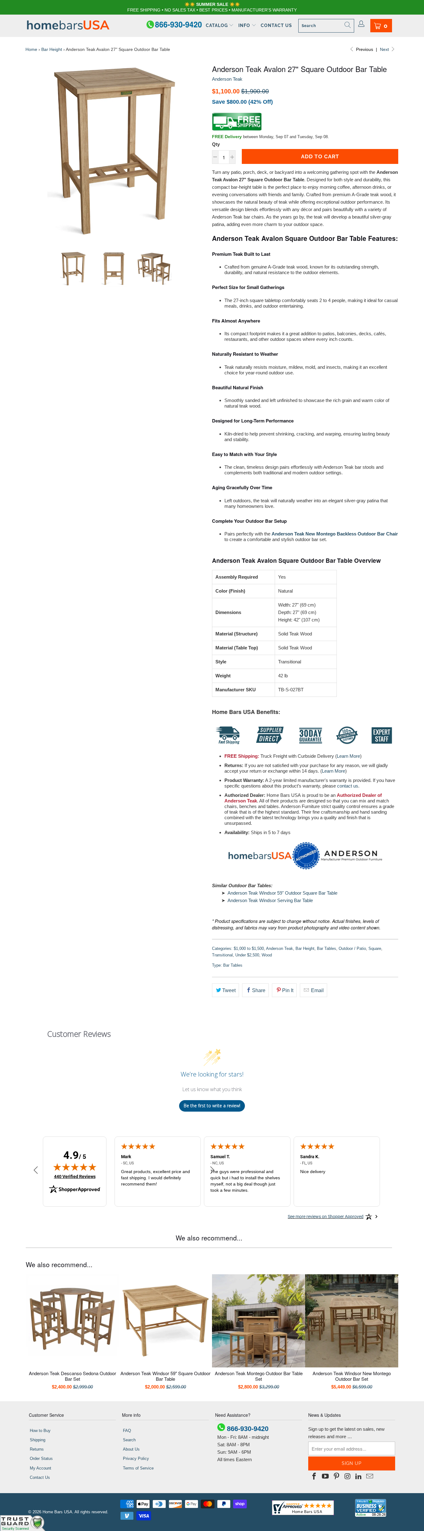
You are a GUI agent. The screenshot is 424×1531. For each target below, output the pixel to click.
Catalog (217, 25)
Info (244, 25)
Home (31, 49)
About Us (131, 1449)
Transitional (222, 955)
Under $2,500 (247, 955)
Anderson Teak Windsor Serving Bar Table (270, 900)
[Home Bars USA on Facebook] (314, 1477)
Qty (216, 144)
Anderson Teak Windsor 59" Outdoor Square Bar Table (282, 893)
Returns (37, 1449)
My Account (40, 1468)
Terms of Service (138, 1468)
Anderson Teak (227, 79)
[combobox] (326, 26)
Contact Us (276, 25)
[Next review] (212, 1170)
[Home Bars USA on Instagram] (347, 1477)
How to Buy (40, 1430)
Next (385, 49)
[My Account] (361, 24)
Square (374, 948)
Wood (267, 955)
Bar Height (51, 49)
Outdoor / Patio (352, 948)
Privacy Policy (136, 1458)
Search (129, 1440)
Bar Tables (326, 948)
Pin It (287, 990)
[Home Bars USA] (68, 26)
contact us (347, 785)
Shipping (37, 1440)
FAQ (127, 1430)
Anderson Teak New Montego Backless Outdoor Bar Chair (335, 533)
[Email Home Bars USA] (369, 1477)
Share (258, 990)
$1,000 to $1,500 (249, 948)
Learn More (348, 756)
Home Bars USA (57, 1512)
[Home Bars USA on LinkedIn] (358, 1477)
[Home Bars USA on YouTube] (325, 1477)
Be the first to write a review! (212, 1106)
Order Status (41, 1458)
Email (317, 990)
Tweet (229, 990)
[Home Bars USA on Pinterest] (336, 1477)
